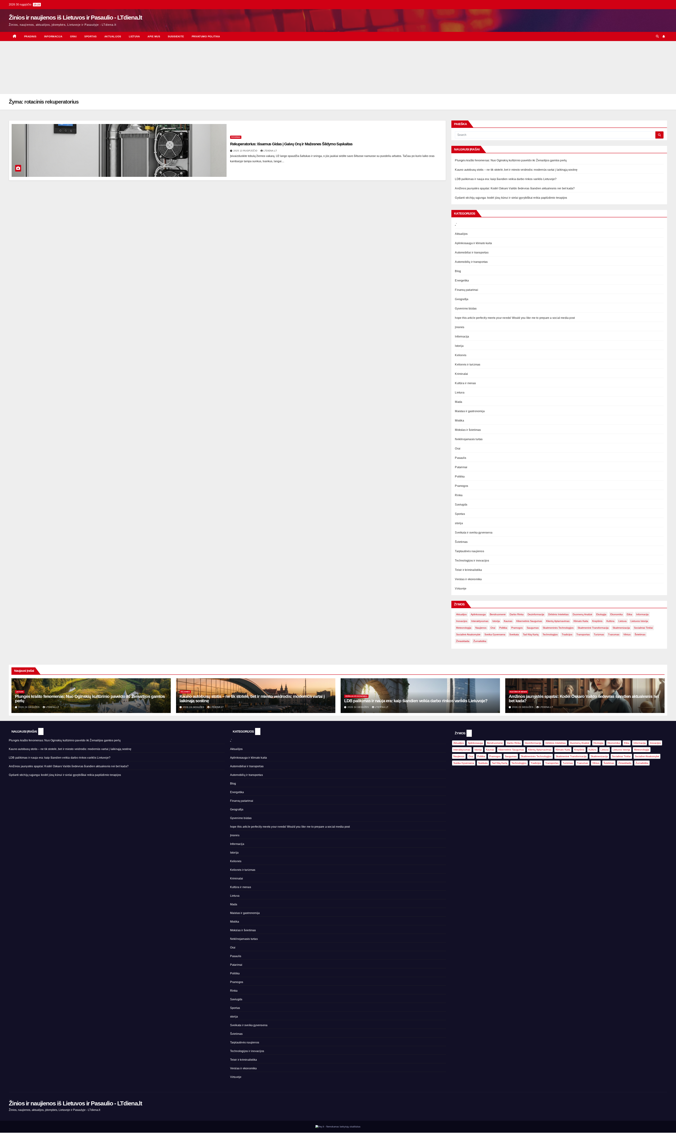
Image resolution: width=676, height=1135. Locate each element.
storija (459, 523)
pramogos (517, 627)
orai (492, 627)
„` (456, 224)
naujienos (480, 627)
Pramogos (461, 485)
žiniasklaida (462, 641)
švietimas (640, 634)
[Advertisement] (338, 67)
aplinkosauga (478, 614)
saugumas (533, 627)
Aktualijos (112, 36)
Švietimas (461, 541)
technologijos (550, 634)
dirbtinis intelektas (558, 614)
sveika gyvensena (494, 634)
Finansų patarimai (466, 289)
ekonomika (616, 614)
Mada (458, 401)
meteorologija (463, 627)
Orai (73, 36)
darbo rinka (517, 614)
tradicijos (567, 634)
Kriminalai (461, 373)
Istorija (459, 345)
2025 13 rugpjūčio (245, 151)
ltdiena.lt (270, 151)
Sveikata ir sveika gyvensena (473, 532)
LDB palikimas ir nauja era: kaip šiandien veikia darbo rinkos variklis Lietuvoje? (505, 179)
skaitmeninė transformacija (593, 627)
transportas (583, 634)
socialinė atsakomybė (468, 634)
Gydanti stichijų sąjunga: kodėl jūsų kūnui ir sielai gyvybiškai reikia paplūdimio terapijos (511, 197)
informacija (642, 614)
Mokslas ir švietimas (468, 429)
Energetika (462, 280)
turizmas (599, 634)
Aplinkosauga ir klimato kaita (473, 243)
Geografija (461, 299)
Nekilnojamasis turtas (469, 439)
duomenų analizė (582, 614)
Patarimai (235, 137)
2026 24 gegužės (29, 707)
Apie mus (154, 36)
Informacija (53, 36)
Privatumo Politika (206, 36)
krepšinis (597, 621)
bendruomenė (498, 614)
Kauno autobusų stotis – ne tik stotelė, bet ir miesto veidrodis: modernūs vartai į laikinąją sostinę (516, 169)
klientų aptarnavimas (557, 621)
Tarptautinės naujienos (469, 551)
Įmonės (459, 327)
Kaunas (508, 621)
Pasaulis (460, 457)
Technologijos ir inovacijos (472, 560)
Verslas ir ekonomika (468, 579)
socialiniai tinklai (643, 627)
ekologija (601, 614)
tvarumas (613, 634)
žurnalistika (479, 641)
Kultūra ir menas (465, 383)
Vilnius (627, 634)
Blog (458, 271)
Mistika (459, 420)
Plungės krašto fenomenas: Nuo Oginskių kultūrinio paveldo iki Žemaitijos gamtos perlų (511, 160)
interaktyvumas (479, 621)
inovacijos (461, 621)
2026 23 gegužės (523, 707)
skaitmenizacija (621, 627)
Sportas (90, 36)
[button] (657, 36)
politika (503, 627)
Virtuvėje (460, 588)
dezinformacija (536, 614)
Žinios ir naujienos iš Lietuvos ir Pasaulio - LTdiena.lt (75, 17)
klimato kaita (581, 621)
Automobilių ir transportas (471, 261)
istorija (496, 621)
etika (629, 614)
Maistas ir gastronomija (470, 411)
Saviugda (461, 504)
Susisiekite (176, 36)
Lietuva (134, 36)
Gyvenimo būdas (466, 308)
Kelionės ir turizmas (467, 364)
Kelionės (460, 355)
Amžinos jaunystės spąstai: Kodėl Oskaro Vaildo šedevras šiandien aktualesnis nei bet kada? (515, 188)
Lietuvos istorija (639, 621)
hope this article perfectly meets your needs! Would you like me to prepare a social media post (515, 317)
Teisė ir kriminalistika (468, 569)
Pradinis (30, 36)
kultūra (610, 621)
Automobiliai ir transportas (471, 252)
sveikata (514, 634)
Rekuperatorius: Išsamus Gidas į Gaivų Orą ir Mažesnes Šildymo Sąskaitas (291, 144)
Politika (460, 476)
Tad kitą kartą (531, 634)
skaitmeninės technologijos (558, 627)
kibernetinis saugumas (529, 621)
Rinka (458, 495)
